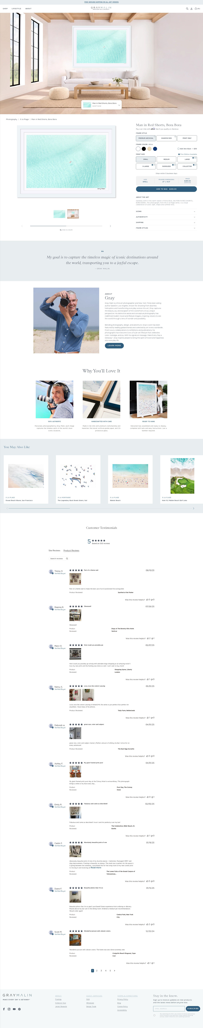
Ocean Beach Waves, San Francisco (19, 500)
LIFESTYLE (16, 9)
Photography (11, 119)
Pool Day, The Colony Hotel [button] (124, 788)
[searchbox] (57, 558)
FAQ (88, 999)
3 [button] (101, 971)
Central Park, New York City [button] (125, 916)
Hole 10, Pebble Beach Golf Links (174, 500)
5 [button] (110, 971)
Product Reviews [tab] (71, 550)
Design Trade (91, 1006)
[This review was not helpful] (151, 599)
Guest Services (94, 996)
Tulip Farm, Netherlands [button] (126, 710)
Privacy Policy (122, 999)
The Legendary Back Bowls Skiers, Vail (72, 500)
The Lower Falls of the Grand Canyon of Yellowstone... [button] (121, 873)
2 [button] (96, 971)
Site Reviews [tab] (54, 550)
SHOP (5, 9)
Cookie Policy (122, 1006)
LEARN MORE (114, 346)
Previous (22, 226)
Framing (58, 999)
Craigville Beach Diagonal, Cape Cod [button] (124, 954)
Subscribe (193, 1009)
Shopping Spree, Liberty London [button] (123, 671)
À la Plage (24, 119)
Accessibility (122, 1010)
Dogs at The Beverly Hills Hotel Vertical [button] (122, 630)
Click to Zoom (67, 230)
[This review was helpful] (147, 599)
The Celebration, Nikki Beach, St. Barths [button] (123, 827)
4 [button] (105, 971)
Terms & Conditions (127, 996)
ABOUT (28, 9)
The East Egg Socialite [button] (126, 749)
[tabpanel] (101, 773)
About (58, 996)
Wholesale (90, 1003)
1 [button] (92, 971)
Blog (119, 1003)
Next (110, 226)
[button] (187, 9)
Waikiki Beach (115, 500)
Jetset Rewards (61, 1006)
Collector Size (60, 1003)
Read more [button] (96, 868)
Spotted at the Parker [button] (125, 592)
